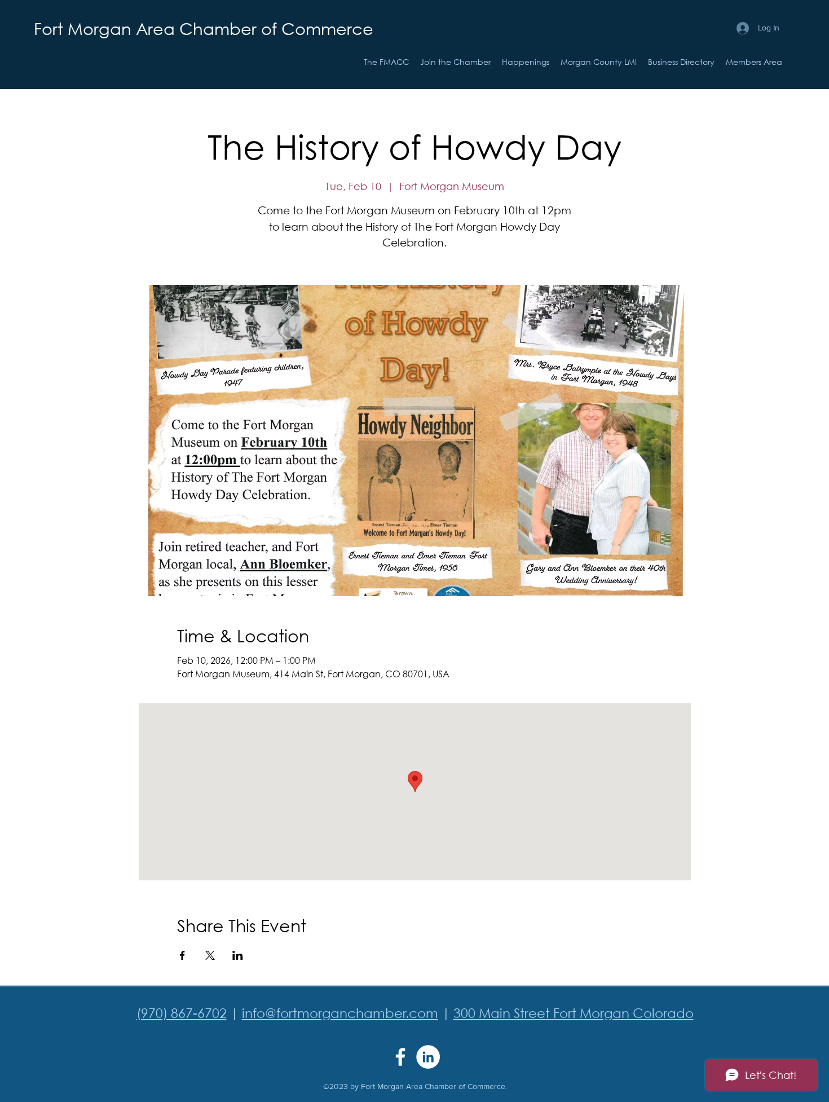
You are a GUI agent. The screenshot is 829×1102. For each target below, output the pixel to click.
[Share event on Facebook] (182, 955)
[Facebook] (400, 1057)
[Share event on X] (210, 955)
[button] (525, 62)
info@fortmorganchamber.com (340, 1012)
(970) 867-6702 (181, 1012)
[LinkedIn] (428, 1057)
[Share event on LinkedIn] (237, 955)
